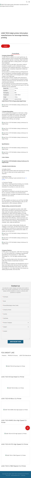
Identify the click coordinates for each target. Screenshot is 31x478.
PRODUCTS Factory (13, 355)
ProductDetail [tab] (15, 53)
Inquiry (5, 46)
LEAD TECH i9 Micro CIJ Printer (11, 398)
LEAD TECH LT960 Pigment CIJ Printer (13, 466)
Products (4, 355)
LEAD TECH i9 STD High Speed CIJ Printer (14, 444)
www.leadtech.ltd (15, 475)
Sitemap (23, 475)
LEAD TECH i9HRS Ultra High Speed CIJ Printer (14, 421)
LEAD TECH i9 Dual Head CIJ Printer (12, 377)
